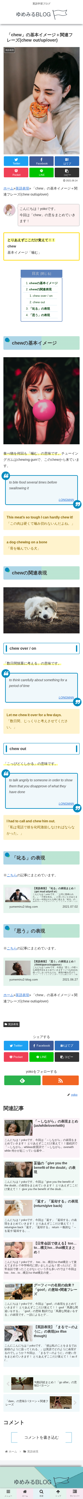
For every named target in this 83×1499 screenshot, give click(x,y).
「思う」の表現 (39, 315)
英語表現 (22, 188)
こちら (12, 875)
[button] (74, 803)
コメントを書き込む (41, 1437)
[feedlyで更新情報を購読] (22, 1080)
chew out (39, 302)
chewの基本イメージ (43, 283)
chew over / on (43, 295)
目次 (35, 273)
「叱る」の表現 (39, 308)
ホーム (8, 188)
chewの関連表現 (40, 289)
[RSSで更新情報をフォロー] (60, 1080)
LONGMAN (66, 500)
